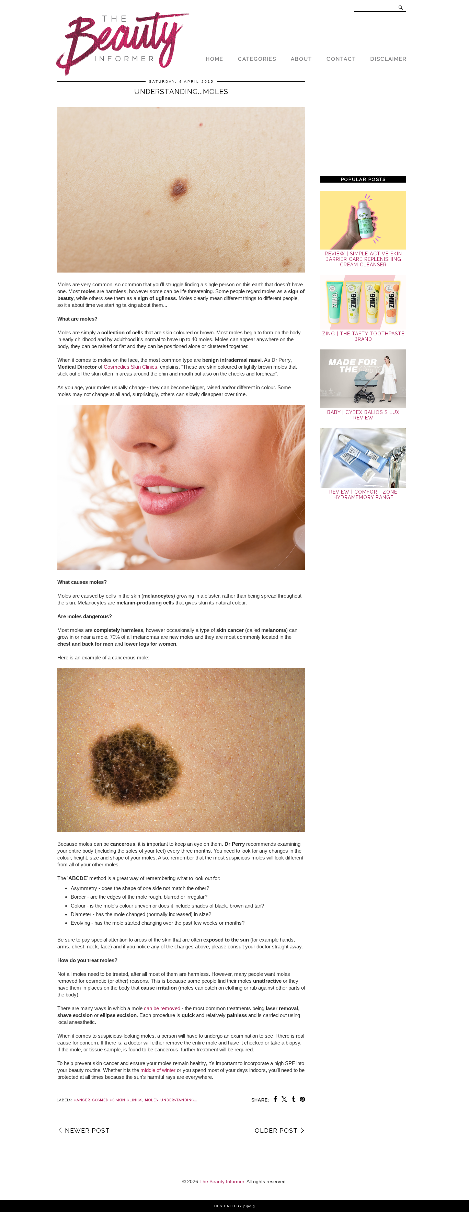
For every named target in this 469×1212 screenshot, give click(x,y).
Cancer (82, 1100)
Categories (257, 59)
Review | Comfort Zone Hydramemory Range (363, 494)
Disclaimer (388, 59)
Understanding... (178, 1100)
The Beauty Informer (221, 1181)
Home (215, 59)
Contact (341, 59)
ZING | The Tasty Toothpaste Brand (363, 336)
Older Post (276, 1130)
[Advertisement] (363, 124)
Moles (151, 1100)
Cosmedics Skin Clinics (130, 367)
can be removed (162, 1008)
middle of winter (157, 1070)
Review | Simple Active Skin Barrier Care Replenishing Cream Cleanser (363, 259)
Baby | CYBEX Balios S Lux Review (363, 414)
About (301, 59)
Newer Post (87, 1130)
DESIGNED (224, 1206)
